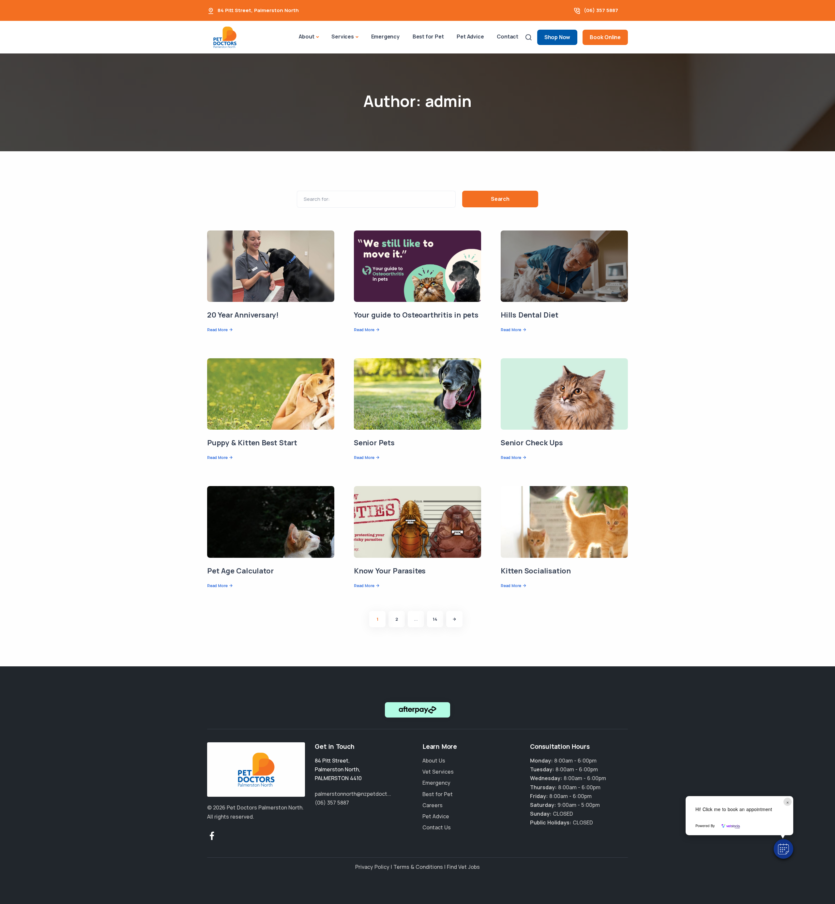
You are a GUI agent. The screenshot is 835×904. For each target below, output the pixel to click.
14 (435, 619)
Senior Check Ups (532, 443)
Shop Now (557, 37)
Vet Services (438, 771)
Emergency (385, 36)
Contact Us (436, 827)
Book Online (605, 37)
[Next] (454, 619)
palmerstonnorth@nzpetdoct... (353, 793)
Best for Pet (428, 36)
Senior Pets (374, 443)
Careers (432, 805)
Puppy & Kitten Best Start (252, 443)
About (306, 36)
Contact (507, 36)
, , (338, 769)
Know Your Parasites (390, 571)
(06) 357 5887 (601, 10)
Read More (217, 330)
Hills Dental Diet (529, 315)
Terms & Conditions (418, 866)
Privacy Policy (372, 866)
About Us (433, 760)
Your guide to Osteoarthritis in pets (416, 315)
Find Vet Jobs (463, 866)
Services (342, 36)
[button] (783, 849)
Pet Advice (470, 36)
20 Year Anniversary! (243, 315)
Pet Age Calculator (240, 571)
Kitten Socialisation (536, 571)
